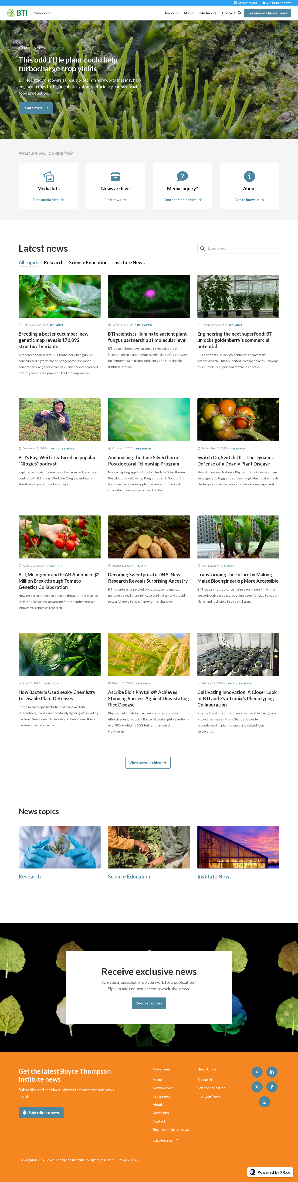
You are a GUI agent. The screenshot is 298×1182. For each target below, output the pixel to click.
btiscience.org (247, 3)
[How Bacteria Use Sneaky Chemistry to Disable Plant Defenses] (60, 654)
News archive (163, 1088)
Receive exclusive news (171, 1129)
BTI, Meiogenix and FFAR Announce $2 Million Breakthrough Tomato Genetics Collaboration (59, 581)
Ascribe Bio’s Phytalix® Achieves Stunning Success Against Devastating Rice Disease (148, 698)
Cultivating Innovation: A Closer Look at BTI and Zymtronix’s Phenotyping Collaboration (237, 698)
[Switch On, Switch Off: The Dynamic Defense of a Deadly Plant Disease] (238, 419)
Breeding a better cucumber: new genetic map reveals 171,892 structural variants (53, 340)
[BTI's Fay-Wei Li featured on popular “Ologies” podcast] (60, 419)
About (188, 13)
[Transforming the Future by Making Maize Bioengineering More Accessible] (238, 536)
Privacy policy (128, 1160)
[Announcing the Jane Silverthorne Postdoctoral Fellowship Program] (149, 419)
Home (157, 1079)
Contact (228, 13)
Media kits (208, 13)
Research (56, 48)
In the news (161, 1096)
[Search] (202, 248)
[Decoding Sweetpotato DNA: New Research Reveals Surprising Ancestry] (149, 536)
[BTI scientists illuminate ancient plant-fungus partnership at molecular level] (149, 296)
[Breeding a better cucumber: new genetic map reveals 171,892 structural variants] (60, 296)
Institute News (62, 448)
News (169, 13)
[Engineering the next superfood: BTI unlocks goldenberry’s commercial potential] (238, 296)
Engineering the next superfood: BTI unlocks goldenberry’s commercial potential (235, 340)
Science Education (129, 876)
